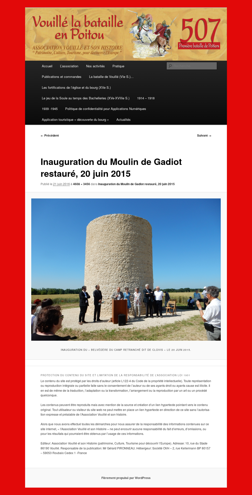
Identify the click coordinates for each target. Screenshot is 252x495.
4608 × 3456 (81, 184)
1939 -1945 (50, 108)
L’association (69, 66)
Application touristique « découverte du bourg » (75, 119)
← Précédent (50, 135)
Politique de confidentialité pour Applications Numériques (105, 108)
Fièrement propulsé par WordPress (126, 478)
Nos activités (95, 66)
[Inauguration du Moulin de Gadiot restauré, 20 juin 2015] (126, 269)
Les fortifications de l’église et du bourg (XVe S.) (76, 87)
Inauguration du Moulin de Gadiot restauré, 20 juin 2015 (136, 184)
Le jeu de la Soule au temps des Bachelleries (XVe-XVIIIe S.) (85, 98)
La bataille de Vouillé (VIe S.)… (111, 76)
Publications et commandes (61, 76)
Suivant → (204, 135)
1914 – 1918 (146, 98)
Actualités (123, 119)
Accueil (47, 66)
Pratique (118, 66)
